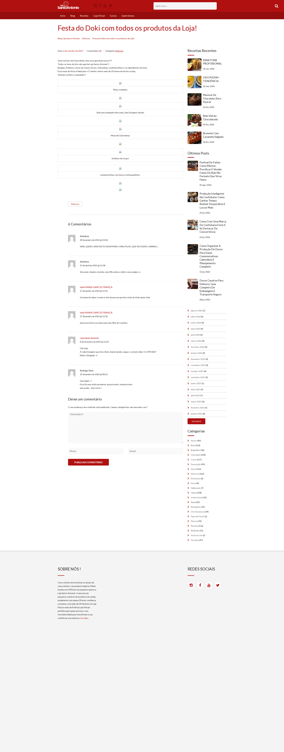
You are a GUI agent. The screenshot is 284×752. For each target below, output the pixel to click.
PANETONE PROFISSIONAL (212, 61)
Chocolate (195, 455)
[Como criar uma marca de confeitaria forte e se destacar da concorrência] (194, 225)
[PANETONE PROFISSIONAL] (195, 64)
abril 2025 (195, 395)
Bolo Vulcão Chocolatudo (210, 117)
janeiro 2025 (196, 413)
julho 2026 (195, 316)
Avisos (194, 440)
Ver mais (196, 421)
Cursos (113, 15)
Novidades (196, 507)
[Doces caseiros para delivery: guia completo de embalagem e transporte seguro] (194, 284)
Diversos (119, 51)
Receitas (84, 15)
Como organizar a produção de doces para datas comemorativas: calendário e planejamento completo (211, 256)
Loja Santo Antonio (89, 337)
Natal (193, 502)
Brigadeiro (195, 450)
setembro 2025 (198, 377)
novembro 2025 (198, 365)
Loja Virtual (99, 15)
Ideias (193, 492)
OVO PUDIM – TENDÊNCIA (211, 79)
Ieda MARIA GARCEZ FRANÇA (96, 287)
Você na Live (196, 535)
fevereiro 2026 (197, 347)
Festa (193, 483)
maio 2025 (195, 389)
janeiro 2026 (196, 353)
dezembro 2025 (198, 359)
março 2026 (196, 341)
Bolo (193, 445)
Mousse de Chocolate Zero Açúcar (212, 98)
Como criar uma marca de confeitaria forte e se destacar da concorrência (213, 226)
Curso (193, 459)
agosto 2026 (196, 310)
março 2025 (196, 401)
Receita (194, 526)
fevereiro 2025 (197, 407)
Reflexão (195, 530)
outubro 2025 (197, 371)
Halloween (196, 488)
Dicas (193, 469)
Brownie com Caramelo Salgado (213, 135)
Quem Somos (128, 15)
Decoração (196, 464)
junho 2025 (196, 383)
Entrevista (195, 478)
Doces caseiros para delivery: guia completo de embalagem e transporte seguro (211, 287)
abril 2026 (195, 335)
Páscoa (194, 521)
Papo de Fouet (197, 516)
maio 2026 (195, 328)
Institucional (196, 497)
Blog (72, 15)
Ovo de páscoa (198, 511)
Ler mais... (84, 618)
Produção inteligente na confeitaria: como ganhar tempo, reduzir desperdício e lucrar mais (212, 200)
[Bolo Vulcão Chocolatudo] (195, 120)
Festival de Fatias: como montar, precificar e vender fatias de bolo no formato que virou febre (211, 171)
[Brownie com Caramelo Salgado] (195, 138)
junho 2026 (196, 322)
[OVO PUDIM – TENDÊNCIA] (195, 82)
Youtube (195, 540)
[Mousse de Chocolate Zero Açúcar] (195, 99)
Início (62, 15)
